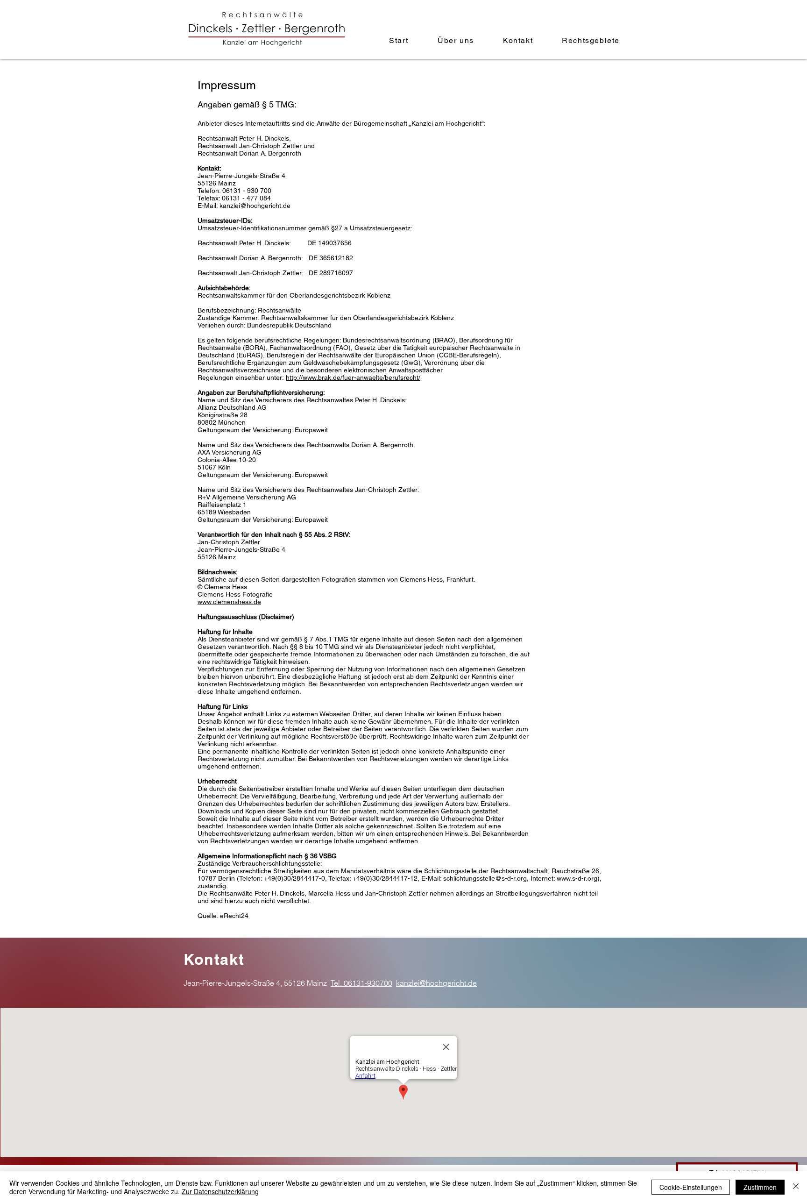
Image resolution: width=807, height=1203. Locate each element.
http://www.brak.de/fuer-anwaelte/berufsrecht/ (353, 377)
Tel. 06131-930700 (361, 983)
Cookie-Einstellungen (690, 1187)
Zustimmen (760, 1187)
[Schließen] (795, 1187)
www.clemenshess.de (229, 601)
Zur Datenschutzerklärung (220, 1191)
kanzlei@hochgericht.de (254, 205)
